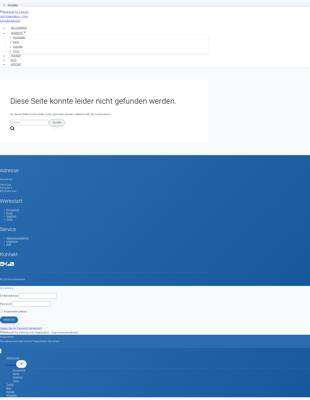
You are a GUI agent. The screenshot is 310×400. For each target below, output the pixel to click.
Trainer (16, 55)
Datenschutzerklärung (17, 238)
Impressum (12, 241)
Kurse (16, 42)
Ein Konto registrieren (12, 345)
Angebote (11, 364)
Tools (16, 51)
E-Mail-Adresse (9, 295)
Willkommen (19, 28)
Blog (14, 60)
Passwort (6, 303)
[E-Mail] (8, 265)
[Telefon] (12, 265)
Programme (19, 37)
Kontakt (16, 64)
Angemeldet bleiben (15, 311)
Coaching (18, 47)
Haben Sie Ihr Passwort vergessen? (21, 328)
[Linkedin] (2, 265)
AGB (8, 244)
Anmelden (13, 5)
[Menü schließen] (0, 350)
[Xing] (5, 265)
